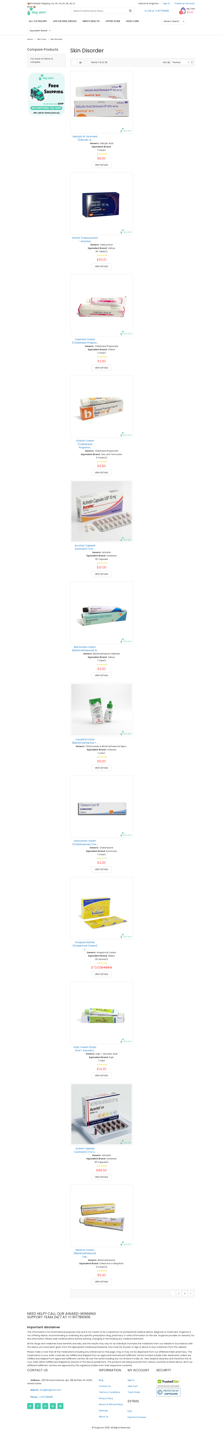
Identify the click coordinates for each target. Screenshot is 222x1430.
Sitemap (103, 1410)
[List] (80, 62)
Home (30, 39)
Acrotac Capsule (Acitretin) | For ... (85, 547)
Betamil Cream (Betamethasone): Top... (85, 1253)
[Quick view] (128, 129)
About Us (103, 1416)
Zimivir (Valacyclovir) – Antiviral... (85, 239)
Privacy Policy (106, 1398)
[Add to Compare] (128, 122)
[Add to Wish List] (128, 115)
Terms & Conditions (109, 1392)
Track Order (134, 1392)
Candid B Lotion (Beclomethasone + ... (85, 741)
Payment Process (137, 1417)
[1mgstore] (46, 11)
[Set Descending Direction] (192, 62)
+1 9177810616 (42, 1397)
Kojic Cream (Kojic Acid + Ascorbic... (85, 1048)
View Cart (133, 1386)
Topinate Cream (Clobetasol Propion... (85, 341)
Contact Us (105, 1386)
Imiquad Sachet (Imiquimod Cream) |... (84, 946)
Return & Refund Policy (111, 1404)
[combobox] (102, 11)
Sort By (166, 62)
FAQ (130, 1411)
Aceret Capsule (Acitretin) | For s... (85, 1150)
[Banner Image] (46, 94)
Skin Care (41, 39)
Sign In (166, 3)
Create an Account (184, 3)
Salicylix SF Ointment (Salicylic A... (85, 138)
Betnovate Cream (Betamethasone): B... (85, 648)
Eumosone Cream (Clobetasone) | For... (85, 842)
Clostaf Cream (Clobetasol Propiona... (85, 444)
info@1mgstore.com (46, 1389)
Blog (101, 1380)
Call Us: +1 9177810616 (157, 10)
